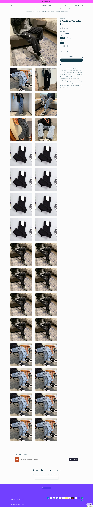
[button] (11, 5)
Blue (68, 37)
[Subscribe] (56, 477)
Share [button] (63, 64)
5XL (75, 45)
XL (70, 45)
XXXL (68, 42)
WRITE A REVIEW (73, 459)
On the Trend (15, 504)
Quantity (62, 48)
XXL (62, 42)
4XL (73, 42)
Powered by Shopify (21, 504)
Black (62, 37)
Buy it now (71, 60)
